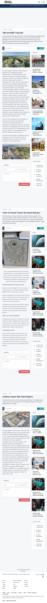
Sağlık (10, 569)
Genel (10, 209)
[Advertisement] (23, 19)
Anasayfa (5, 29)
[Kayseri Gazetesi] (8, 2)
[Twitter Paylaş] (41, 48)
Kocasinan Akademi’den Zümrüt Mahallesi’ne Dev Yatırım (27, 5)
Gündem (10, 29)
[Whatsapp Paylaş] (43, 48)
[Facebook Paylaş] (38, 48)
